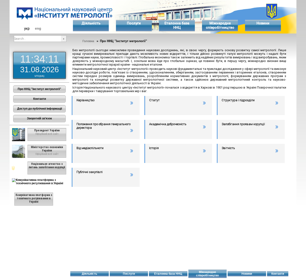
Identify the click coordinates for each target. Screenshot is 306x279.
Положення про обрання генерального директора (103, 125)
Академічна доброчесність (167, 124)
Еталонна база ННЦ (176, 25)
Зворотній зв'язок (39, 118)
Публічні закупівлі (89, 172)
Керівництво (85, 100)
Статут (154, 100)
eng (38, 28)
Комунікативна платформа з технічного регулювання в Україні (34, 198)
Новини (263, 23)
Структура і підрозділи (238, 100)
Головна (88, 41)
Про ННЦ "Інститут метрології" (39, 89)
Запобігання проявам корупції (243, 124)
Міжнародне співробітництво (220, 25)
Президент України (47, 130)
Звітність (228, 148)
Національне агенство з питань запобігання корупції (47, 165)
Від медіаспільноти (90, 148)
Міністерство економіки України (47, 148)
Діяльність (91, 23)
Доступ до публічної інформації (39, 108)
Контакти (39, 98)
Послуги (134, 23)
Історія (154, 148)
